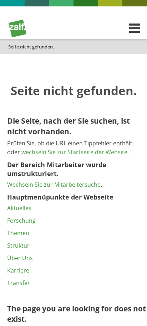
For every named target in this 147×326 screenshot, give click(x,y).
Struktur (18, 245)
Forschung (21, 220)
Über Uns (20, 258)
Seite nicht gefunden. (31, 46)
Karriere (18, 270)
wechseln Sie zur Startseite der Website (74, 152)
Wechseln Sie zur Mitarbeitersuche (54, 184)
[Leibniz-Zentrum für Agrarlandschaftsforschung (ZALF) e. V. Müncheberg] (17, 35)
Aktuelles (19, 208)
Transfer (18, 283)
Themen (18, 233)
